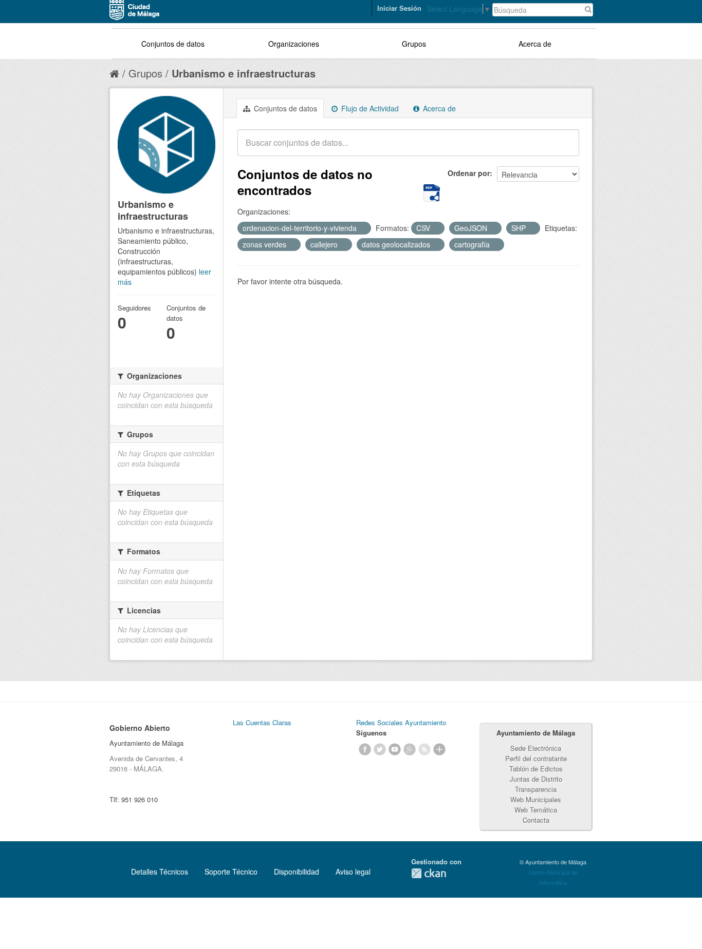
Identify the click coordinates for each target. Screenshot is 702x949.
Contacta (536, 820)
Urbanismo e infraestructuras (244, 73)
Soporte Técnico (231, 871)
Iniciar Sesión (399, 8)
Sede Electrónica (535, 748)
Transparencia (536, 789)
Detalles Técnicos (159, 871)
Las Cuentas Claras (262, 722)
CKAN (428, 873)
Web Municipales (535, 799)
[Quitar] (362, 228)
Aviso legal (353, 871)
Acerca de (535, 43)
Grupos (414, 43)
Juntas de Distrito (536, 779)
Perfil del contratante (536, 758)
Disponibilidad (296, 871)
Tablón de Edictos (536, 768)
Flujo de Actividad (369, 108)
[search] (564, 148)
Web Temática (535, 810)
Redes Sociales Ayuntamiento (401, 722)
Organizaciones (293, 43)
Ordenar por (469, 173)
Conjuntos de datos (173, 43)
